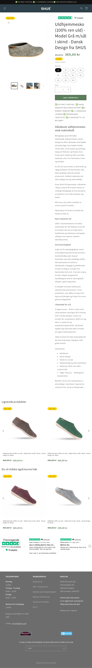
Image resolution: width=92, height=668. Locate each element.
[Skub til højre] (43, 85)
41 (66, 75)
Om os (35, 607)
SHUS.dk (43, 663)
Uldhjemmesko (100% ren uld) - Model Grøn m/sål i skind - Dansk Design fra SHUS (69, 454)
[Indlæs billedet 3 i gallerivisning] (29, 86)
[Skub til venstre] (8, 85)
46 (73, 80)
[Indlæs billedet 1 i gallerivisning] (14, 86)
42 (73, 75)
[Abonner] (63, 648)
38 (73, 70)
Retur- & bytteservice (40, 587)
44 (58, 80)
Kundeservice (38, 582)
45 (66, 80)
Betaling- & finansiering (41, 597)
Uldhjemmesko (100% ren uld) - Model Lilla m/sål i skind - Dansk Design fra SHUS (24, 522)
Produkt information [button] (60, 348)
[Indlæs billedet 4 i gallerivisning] (37, 86)
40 (59, 75)
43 (80, 75)
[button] (4, 8)
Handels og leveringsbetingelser (44, 592)
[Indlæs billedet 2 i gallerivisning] (22, 86)
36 (58, 70)
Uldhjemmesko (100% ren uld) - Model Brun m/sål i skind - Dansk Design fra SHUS (24, 454)
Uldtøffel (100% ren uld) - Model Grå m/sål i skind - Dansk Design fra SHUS (69, 522)
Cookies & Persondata (41, 602)
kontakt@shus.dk (19, 623)
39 (81, 70)
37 (66, 70)
